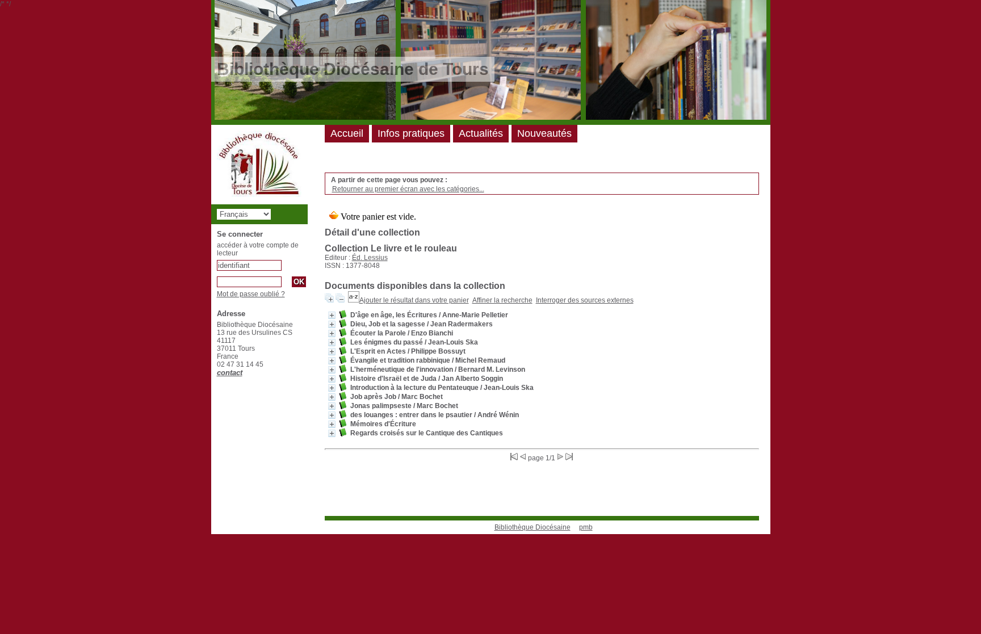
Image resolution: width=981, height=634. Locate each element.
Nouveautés (544, 133)
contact (229, 372)
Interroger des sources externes (585, 300)
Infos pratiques (411, 133)
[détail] (332, 315)
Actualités (481, 133)
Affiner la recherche (502, 300)
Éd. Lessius (370, 258)
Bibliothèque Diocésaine (532, 527)
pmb (586, 527)
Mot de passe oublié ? (251, 294)
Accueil (346, 133)
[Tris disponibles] (353, 300)
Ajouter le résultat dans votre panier (414, 300)
